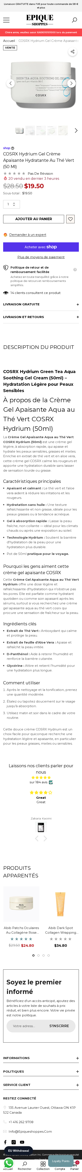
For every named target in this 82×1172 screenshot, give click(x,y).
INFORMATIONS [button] (16, 1058)
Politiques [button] (13, 1071)
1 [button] (33, 955)
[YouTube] (22, 1142)
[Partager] (72, 51)
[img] (41, 777)
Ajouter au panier (33, 219)
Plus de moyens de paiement (41, 257)
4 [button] (49, 955)
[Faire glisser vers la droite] (71, 83)
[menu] (6, 20)
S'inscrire (59, 1026)
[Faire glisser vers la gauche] (10, 83)
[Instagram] (14, 1142)
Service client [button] (16, 1085)
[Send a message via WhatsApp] (8, 1163)
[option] (41, 6)
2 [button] (38, 955)
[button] (74, 20)
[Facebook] (5, 1142)
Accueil (9, 41)
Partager (72, 51)
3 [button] (43, 955)
